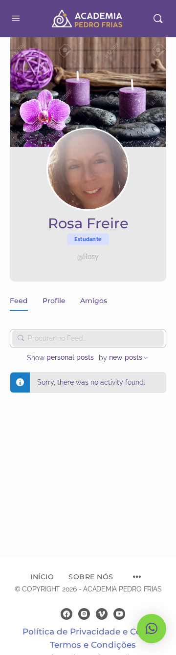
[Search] (158, 18)
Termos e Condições (93, 645)
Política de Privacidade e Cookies (92, 631)
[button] (151, 628)
